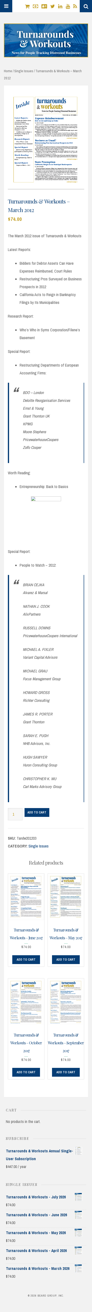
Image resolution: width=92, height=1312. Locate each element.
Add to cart (36, 812)
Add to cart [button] (26, 960)
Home (8, 71)
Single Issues (23, 71)
